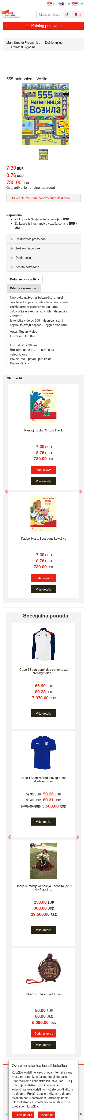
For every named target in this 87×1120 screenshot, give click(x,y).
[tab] (43, 239)
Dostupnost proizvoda (30, 239)
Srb (54, 3)
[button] (4, 489)
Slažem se (46, 1115)
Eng (67, 3)
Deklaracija (23, 257)
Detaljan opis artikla (24, 279)
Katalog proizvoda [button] (46, 25)
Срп (80, 3)
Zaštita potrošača (27, 267)
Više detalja (43, 481)
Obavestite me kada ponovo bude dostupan (40, 198)
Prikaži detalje (23, 1115)
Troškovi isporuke (27, 248)
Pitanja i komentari (23, 288)
